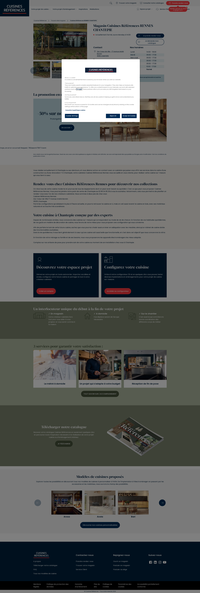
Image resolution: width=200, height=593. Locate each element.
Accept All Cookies (129, 116)
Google (79, 89)
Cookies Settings (72, 116)
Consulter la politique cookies (75, 110)
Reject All (113, 116)
